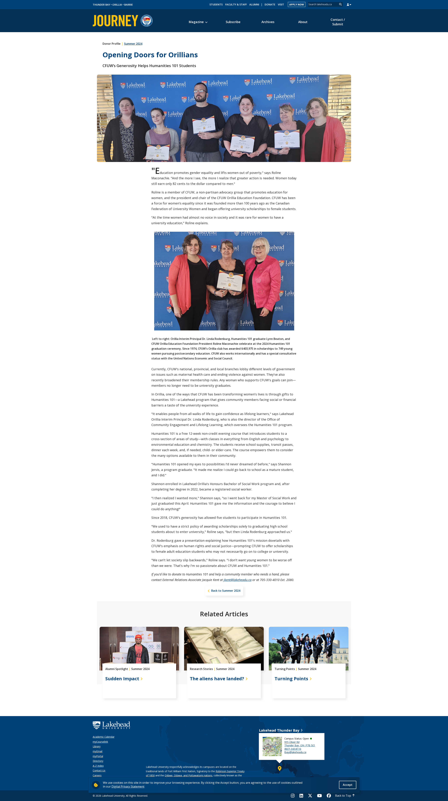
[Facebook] (329, 795)
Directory (98, 761)
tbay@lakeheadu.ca (295, 752)
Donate (270, 4)
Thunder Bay (101, 4)
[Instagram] (294, 795)
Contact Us (99, 770)
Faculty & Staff (236, 4)
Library (96, 746)
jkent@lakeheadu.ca (237, 580)
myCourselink (100, 741)
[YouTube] (319, 795)
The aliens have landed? (217, 679)
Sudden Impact (122, 679)
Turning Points (291, 679)
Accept (347, 785)
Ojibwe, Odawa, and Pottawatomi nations (188, 775)
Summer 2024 (133, 44)
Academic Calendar (103, 736)
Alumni (254, 4)
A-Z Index (98, 765)
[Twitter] (310, 795)
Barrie (128, 4)
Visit (281, 4)
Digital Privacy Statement (127, 786)
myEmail (97, 751)
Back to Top (343, 796)
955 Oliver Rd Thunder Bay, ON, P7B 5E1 (299, 743)
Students (216, 4)
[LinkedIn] (301, 795)
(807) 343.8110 (292, 749)
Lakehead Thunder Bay (279, 730)
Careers (97, 775)
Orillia (117, 4)
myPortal (98, 756)
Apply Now (296, 4)
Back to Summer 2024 (225, 591)
